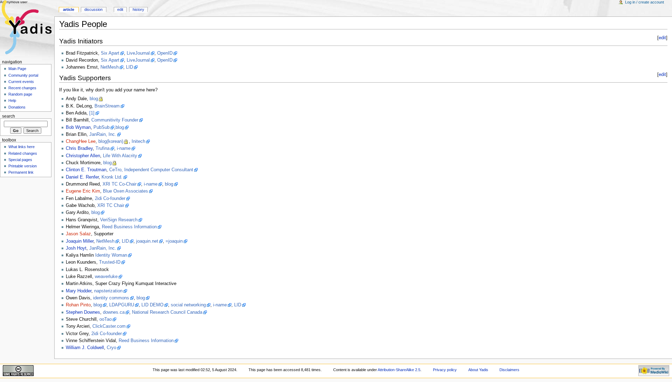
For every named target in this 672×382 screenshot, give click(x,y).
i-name (124, 148)
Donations (17, 107)
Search (8, 116)
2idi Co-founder (110, 198)
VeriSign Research (119, 219)
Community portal (23, 75)
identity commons (111, 298)
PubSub (101, 127)
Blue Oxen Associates (125, 191)
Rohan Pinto (78, 305)
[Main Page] (27, 27)
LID (129, 67)
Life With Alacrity (120, 155)
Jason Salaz (78, 233)
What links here (21, 147)
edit (662, 37)
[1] (91, 113)
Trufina (103, 148)
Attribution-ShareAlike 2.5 (399, 370)
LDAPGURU (121, 305)
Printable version (22, 166)
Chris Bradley (79, 148)
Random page (20, 94)
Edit (120, 9)
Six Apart (110, 53)
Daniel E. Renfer (82, 177)
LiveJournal (138, 53)
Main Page (17, 69)
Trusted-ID (109, 262)
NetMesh (109, 67)
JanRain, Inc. (102, 134)
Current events (21, 81)
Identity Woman (111, 255)
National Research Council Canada (167, 312)
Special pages (20, 160)
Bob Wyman (78, 127)
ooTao (105, 319)
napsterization (108, 291)
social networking (188, 305)
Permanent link (21, 172)
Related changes (22, 153)
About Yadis (478, 370)
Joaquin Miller (79, 241)
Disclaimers (509, 370)
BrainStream (107, 106)
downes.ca (114, 312)
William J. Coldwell (85, 347)
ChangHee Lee (81, 141)
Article (68, 9)
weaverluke (106, 276)
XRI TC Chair (110, 205)
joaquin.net (147, 241)
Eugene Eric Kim (83, 191)
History (138, 9)
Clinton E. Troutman (86, 169)
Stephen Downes (83, 312)
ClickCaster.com (109, 326)
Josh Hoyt (76, 248)
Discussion (93, 9)
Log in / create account (644, 2)
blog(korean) (110, 141)
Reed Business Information (129, 226)
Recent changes (22, 88)
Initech (138, 141)
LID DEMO (152, 305)
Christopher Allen (83, 155)
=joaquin (174, 241)
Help (12, 100)
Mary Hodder (78, 291)
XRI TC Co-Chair (119, 184)
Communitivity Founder (114, 120)
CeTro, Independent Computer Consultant (151, 169)
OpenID (165, 53)
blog (94, 98)
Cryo (111, 347)
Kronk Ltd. (112, 177)
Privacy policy (445, 370)
